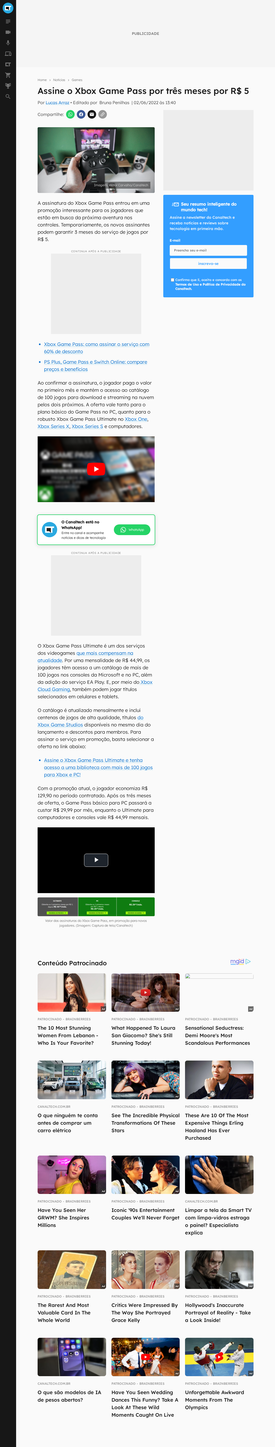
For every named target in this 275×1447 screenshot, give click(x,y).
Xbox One (136, 419)
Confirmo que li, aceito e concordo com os (210, 284)
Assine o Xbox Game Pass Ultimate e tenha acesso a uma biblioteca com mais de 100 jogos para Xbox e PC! (98, 767)
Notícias (59, 80)
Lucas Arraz (57, 102)
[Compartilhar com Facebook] (81, 114)
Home (42, 80)
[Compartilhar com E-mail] (92, 114)
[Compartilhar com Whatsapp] (70, 114)
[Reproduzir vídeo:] (96, 469)
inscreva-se (208, 263)
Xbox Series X (53, 426)
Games (77, 80)
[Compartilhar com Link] (102, 114)
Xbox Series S (87, 426)
